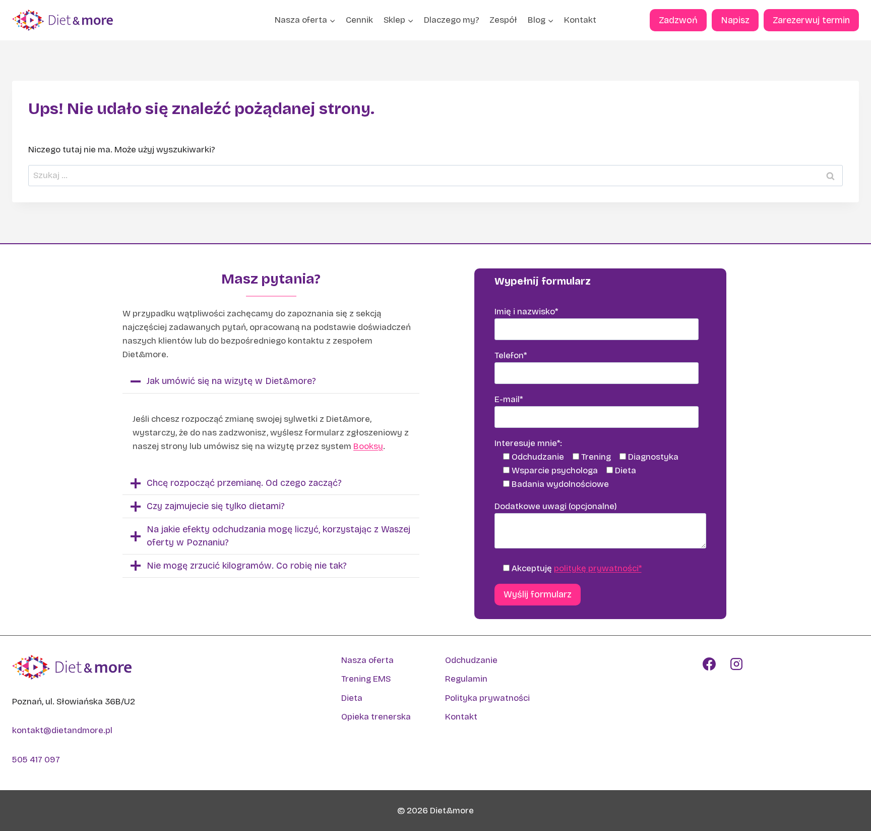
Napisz (735, 20)
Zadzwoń (678, 20)
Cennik (359, 20)
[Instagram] (736, 664)
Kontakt (580, 20)
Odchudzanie (471, 660)
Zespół (503, 20)
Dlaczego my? (451, 20)
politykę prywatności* (598, 568)
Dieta (351, 698)
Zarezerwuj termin (811, 20)
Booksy (368, 446)
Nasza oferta (367, 660)
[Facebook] (709, 664)
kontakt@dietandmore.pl (62, 730)
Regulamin (466, 679)
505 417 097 (36, 759)
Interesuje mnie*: (528, 443)
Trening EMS (366, 679)
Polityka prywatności (487, 698)
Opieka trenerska (376, 716)
